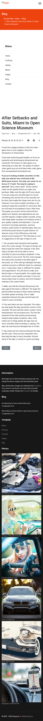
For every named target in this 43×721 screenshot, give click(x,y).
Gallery (8, 65)
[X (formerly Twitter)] (39, 140)
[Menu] (39, 3)
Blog (7, 79)
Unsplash (37, 386)
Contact (8, 84)
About (7, 70)
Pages (8, 74)
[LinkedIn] (34, 140)
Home (7, 56)
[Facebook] (28, 140)
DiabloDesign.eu (27, 716)
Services (5, 430)
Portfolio (8, 60)
